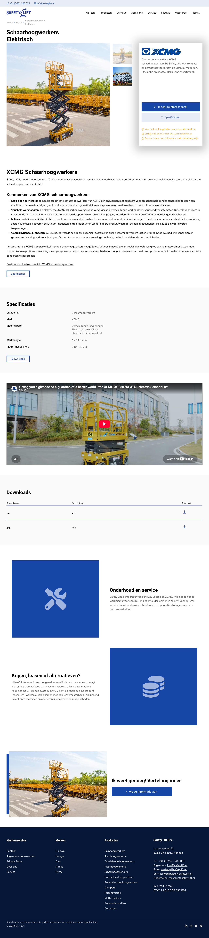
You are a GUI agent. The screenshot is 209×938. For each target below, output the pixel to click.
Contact (11, 851)
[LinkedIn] (186, 926)
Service (11, 872)
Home (10, 22)
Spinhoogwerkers (114, 851)
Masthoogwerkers (115, 866)
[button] (90, 13)
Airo (58, 861)
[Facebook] (196, 926)
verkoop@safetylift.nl (174, 869)
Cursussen (110, 908)
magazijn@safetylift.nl (182, 878)
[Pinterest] (200, 926)
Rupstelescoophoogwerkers (121, 882)
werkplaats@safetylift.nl (177, 874)
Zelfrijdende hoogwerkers (119, 861)
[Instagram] (191, 926)
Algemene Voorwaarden (21, 856)
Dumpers (109, 887)
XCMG (20, 22)
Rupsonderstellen (115, 903)
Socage (60, 856)
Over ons (12, 866)
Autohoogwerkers (115, 856)
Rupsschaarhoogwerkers (119, 877)
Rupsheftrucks (112, 893)
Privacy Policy (15, 861)
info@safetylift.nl (45, 3)
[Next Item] (104, 94)
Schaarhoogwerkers (116, 872)
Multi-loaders (112, 898)
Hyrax (59, 872)
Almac (59, 866)
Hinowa (60, 851)
